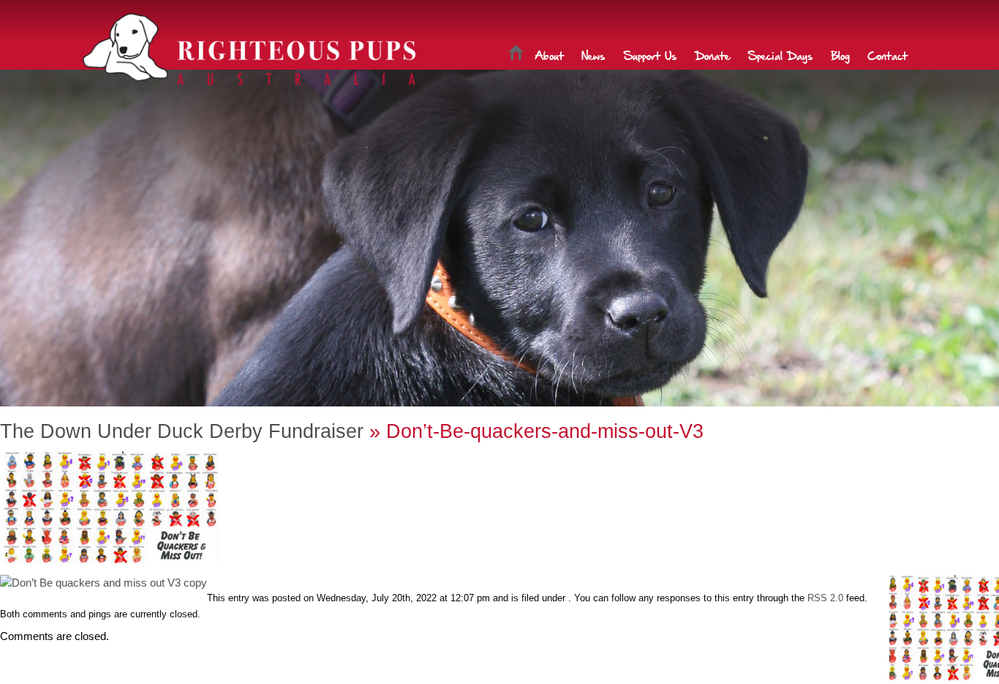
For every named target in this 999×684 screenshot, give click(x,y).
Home (516, 55)
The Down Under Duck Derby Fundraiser (181, 431)
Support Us (650, 55)
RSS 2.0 (825, 597)
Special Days (780, 55)
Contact (887, 55)
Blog (840, 55)
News (593, 55)
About (549, 55)
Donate (712, 55)
